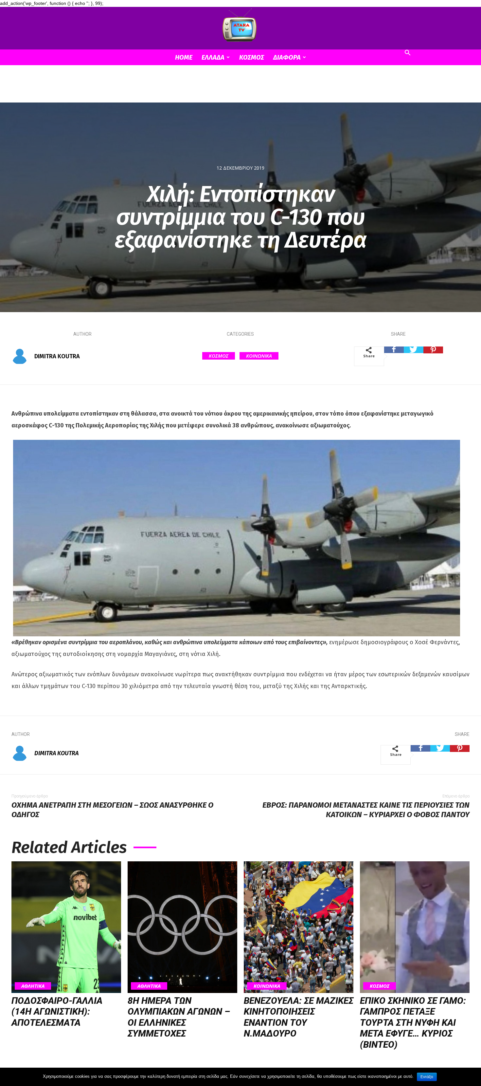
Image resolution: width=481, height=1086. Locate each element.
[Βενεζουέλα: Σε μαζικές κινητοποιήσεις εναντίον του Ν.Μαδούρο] (298, 927)
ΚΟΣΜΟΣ (251, 57)
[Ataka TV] (240, 26)
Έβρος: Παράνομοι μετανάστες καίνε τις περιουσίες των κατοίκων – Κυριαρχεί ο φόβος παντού (366, 809)
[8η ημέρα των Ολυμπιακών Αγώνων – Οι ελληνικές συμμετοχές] (182, 927)
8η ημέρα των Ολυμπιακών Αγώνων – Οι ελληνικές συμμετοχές (179, 1017)
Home (183, 57)
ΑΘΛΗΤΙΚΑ (33, 986)
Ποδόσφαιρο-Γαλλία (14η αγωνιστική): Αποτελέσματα (56, 1011)
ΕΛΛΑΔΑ (213, 57)
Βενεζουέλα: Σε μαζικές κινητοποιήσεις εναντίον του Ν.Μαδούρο (298, 1017)
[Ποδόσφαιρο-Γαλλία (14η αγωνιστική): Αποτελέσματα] (66, 927)
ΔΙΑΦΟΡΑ (287, 57)
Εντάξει (426, 1077)
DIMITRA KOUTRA (57, 356)
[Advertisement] (240, 88)
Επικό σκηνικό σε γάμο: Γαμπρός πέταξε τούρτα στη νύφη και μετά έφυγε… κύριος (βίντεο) (413, 1022)
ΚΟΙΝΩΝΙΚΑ (259, 355)
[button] (407, 53)
